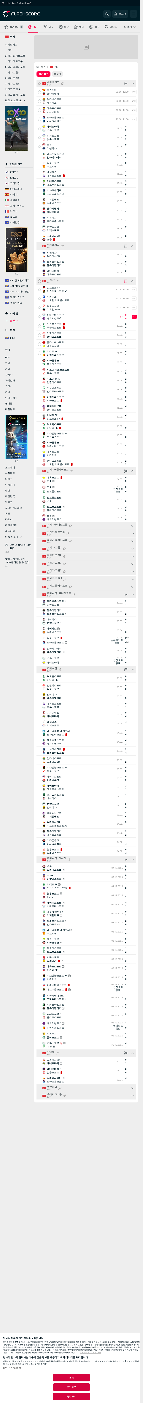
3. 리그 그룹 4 (12, 89)
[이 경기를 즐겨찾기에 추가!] (39, 92)
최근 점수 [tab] (43, 74)
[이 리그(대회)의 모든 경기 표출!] (133, 526)
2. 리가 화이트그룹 (15, 55)
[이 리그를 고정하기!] (62, 83)
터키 (57, 66)
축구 (43, 66)
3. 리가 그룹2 (12, 78)
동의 (71, 1377)
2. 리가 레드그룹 (14, 61)
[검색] (107, 14)
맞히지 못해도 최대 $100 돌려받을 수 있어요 (17, 562)
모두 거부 (71, 1387)
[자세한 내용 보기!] (86, 91)
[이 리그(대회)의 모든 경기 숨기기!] (133, 83)
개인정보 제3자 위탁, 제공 (90, 1352)
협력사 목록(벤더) (12, 1367)
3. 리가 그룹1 (12, 72)
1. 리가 (8, 50)
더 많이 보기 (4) (13, 100)
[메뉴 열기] (133, 14)
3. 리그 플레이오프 (15, 94)
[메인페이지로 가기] (28, 14)
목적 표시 (71, 1396)
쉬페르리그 (11, 44)
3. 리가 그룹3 (12, 83)
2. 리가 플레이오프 (15, 66)
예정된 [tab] (57, 74)
